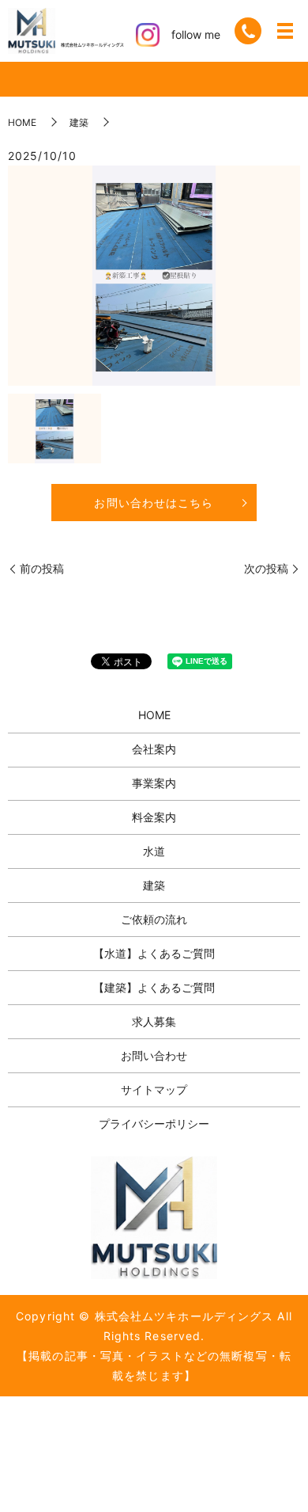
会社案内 (154, 749)
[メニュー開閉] (285, 31)
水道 (154, 851)
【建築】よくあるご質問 (154, 987)
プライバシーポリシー (154, 1123)
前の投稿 (42, 568)
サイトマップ (154, 1089)
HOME (22, 122)
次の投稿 (266, 568)
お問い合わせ (154, 1055)
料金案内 (154, 817)
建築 (78, 122)
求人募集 (154, 1021)
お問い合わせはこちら (153, 502)
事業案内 (154, 783)
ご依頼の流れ (154, 919)
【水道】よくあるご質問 (154, 953)
